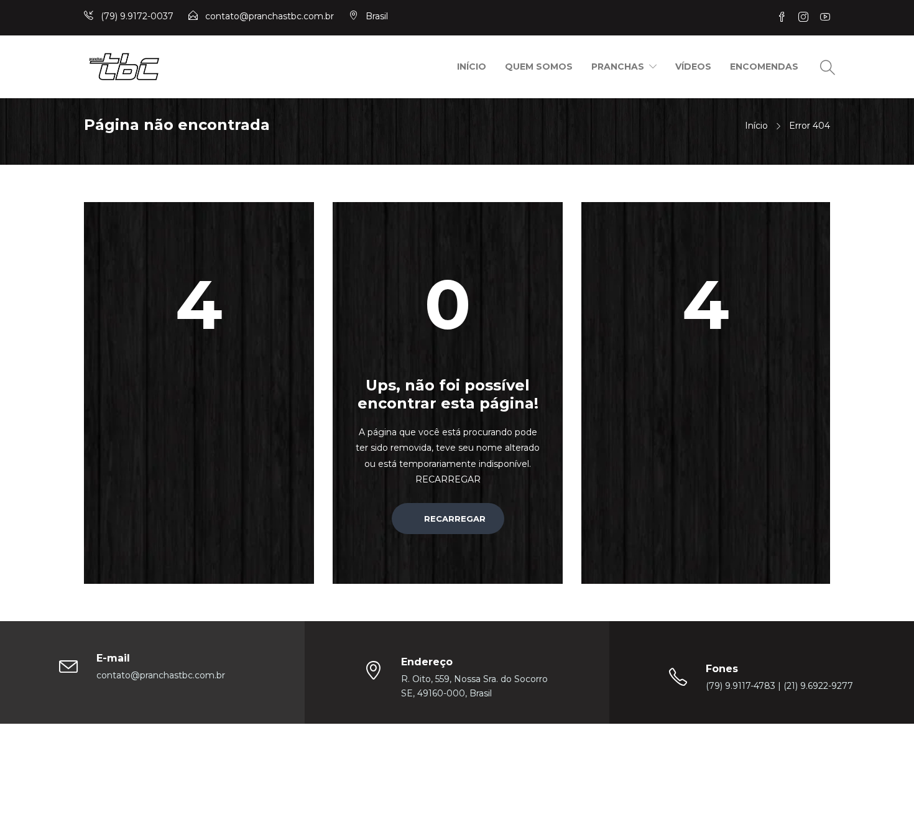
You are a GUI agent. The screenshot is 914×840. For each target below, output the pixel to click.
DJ (557, 761)
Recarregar (454, 519)
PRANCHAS (617, 66)
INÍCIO (471, 66)
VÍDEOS (693, 66)
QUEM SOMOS (539, 66)
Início (756, 125)
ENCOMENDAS (764, 66)
